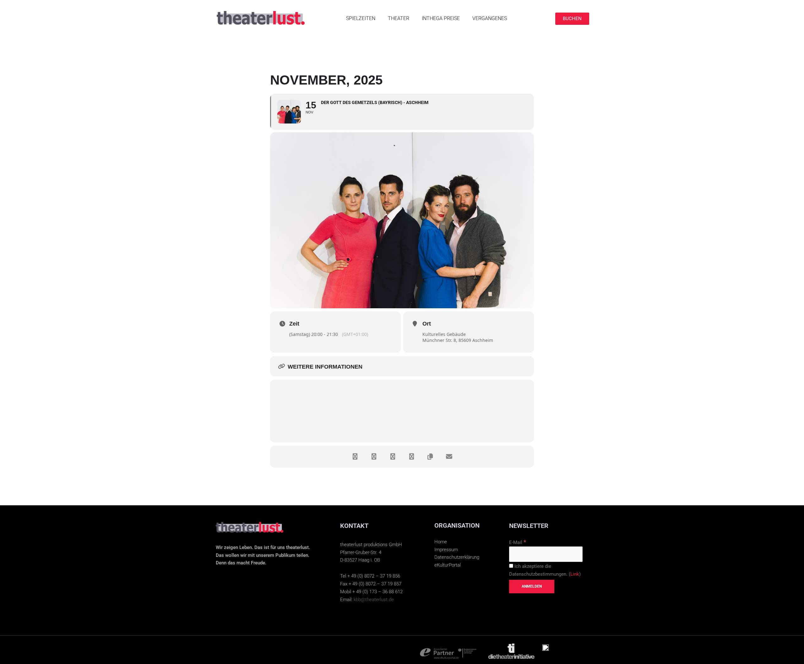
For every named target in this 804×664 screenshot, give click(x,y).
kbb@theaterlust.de (374, 599)
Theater (398, 18)
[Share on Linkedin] (392, 456)
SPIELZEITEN (360, 18)
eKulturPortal (447, 565)
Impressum (446, 549)
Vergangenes (489, 18)
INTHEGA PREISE (441, 18)
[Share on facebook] (355, 456)
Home (440, 542)
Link (574, 574)
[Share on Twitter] (374, 456)
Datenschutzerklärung (456, 557)
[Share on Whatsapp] (411, 456)
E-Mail (517, 542)
